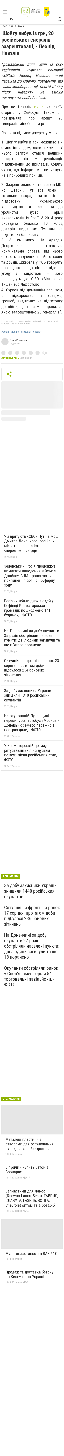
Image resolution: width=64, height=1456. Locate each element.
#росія (5, 331)
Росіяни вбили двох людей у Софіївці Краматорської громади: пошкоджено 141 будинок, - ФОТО (29, 608)
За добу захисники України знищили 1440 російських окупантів (30, 891)
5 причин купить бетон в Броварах (26, 1170)
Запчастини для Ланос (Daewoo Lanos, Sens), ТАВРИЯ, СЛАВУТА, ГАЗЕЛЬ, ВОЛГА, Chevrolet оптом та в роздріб (31, 1198)
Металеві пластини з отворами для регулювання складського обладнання (29, 1144)
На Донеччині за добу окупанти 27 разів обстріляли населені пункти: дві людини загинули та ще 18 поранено (31, 946)
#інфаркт (26, 331)
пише (39, 107)
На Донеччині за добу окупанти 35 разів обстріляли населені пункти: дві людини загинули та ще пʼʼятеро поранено (32, 637)
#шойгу (15, 331)
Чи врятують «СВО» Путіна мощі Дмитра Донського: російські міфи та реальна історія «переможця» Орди (32, 543)
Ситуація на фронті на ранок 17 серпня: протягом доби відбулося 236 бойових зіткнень (32, 916)
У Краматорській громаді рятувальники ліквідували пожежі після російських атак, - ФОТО (31, 752)
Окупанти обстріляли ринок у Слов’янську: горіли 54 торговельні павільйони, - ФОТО (31, 976)
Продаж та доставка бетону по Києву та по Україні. (29, 1274)
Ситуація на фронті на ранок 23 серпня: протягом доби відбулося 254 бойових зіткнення (31, 667)
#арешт (37, 331)
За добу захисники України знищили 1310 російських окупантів (27, 695)
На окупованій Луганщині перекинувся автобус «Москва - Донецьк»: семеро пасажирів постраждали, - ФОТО (31, 722)
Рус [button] (12, 19)
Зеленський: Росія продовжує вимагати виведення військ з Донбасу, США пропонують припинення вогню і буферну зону (30, 575)
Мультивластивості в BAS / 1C (31, 1253)
